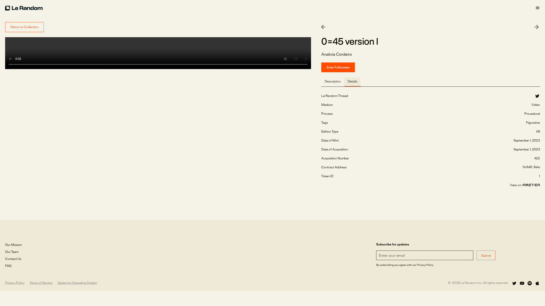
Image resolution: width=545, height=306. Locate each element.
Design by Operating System (77, 283)
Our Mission (13, 245)
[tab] (332, 81)
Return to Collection (24, 27)
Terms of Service (41, 283)
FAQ (8, 266)
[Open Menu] (537, 8)
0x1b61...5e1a (531, 167)
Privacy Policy (14, 283)
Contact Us (13, 259)
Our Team (12, 252)
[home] (270, 8)
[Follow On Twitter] (514, 283)
